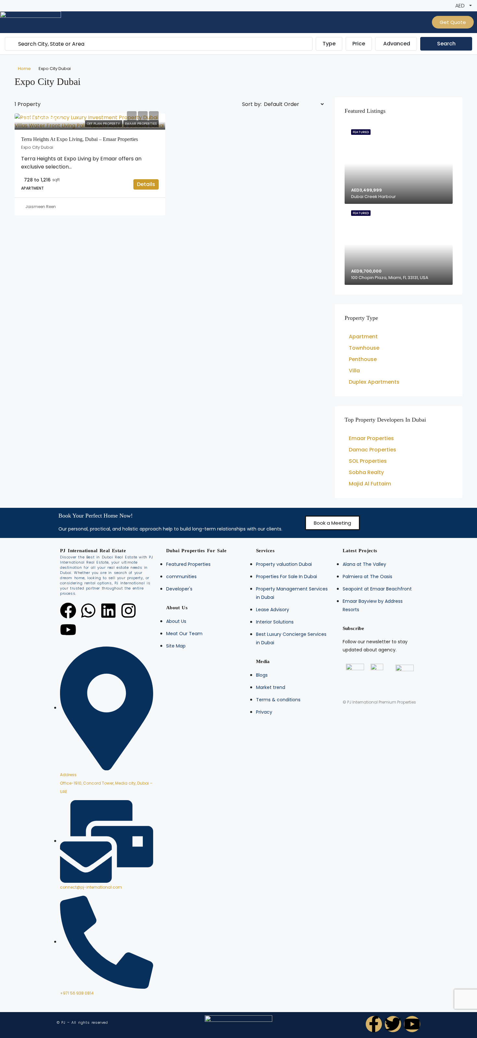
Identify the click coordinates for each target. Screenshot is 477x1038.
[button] (332, 523)
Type (329, 43)
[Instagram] (128, 610)
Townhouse (364, 348)
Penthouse (363, 359)
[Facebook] (68, 610)
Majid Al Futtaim (370, 483)
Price (358, 43)
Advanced (396, 43)
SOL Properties (368, 461)
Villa (354, 370)
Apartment (363, 336)
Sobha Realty (366, 472)
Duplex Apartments (374, 382)
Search (446, 43)
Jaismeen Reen (40, 206)
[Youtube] (68, 630)
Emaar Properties (371, 438)
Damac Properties (372, 449)
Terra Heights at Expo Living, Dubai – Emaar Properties (79, 139)
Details (146, 184)
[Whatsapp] (88, 610)
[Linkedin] (108, 610)
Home (24, 68)
